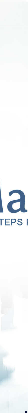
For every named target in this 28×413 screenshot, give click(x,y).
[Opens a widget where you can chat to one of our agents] (25, 412)
